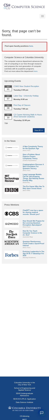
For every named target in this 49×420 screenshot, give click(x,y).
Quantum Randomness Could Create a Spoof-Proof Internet (33, 243)
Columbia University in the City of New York (24, 384)
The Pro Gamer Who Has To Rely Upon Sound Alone (33, 187)
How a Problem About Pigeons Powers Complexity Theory (31, 156)
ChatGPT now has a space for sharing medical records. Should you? (33, 212)
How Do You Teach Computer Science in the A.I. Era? (32, 233)
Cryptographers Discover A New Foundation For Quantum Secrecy (33, 166)
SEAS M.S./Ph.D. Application (24, 399)
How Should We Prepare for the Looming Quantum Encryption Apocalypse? (33, 223)
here (31, 46)
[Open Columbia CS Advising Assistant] (41, 413)
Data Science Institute (24, 402)
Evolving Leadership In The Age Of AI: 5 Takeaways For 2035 (33, 253)
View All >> (38, 130)
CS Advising (24, 416)
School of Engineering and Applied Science (24, 389)
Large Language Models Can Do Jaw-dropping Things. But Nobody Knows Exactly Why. (33, 177)
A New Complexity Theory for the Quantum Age (33, 147)
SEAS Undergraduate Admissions (24, 394)
